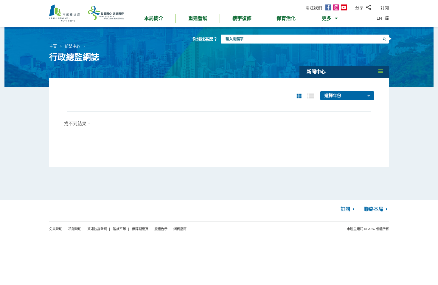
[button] (330, 19)
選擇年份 (332, 96)
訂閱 (384, 7)
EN (379, 18)
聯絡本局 (374, 209)
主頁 (53, 46)
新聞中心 (72, 46)
